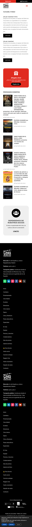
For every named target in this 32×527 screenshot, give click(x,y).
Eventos (5, 302)
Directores (6, 305)
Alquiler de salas (8, 365)
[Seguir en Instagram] (12, 281)
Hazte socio (8, 1)
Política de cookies (21, 513)
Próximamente (7, 295)
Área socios (24, 1)
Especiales (6, 322)
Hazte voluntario (8, 361)
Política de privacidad (10, 513)
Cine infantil (6, 298)
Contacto (5, 368)
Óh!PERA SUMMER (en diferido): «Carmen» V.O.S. (21, 122)
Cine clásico (6, 309)
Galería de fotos (7, 343)
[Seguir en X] (24, 281)
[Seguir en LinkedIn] (8, 281)
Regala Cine (6, 358)
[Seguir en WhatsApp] (4, 281)
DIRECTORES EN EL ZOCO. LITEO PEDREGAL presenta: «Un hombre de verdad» (20, 140)
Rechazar (11, 524)
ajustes (12, 521)
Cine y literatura (7, 315)
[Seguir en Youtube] (20, 281)
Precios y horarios (8, 333)
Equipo (5, 330)
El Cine (5, 327)
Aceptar (4, 524)
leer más (7, 35)
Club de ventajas (8, 355)
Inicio (4, 288)
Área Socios (7, 348)
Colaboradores (7, 337)
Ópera (5, 312)
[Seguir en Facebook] (16, 281)
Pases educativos (8, 319)
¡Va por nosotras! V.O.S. (10, 16)
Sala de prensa (7, 340)
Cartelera (5, 292)
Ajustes (18, 524)
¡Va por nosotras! (8, 41)
